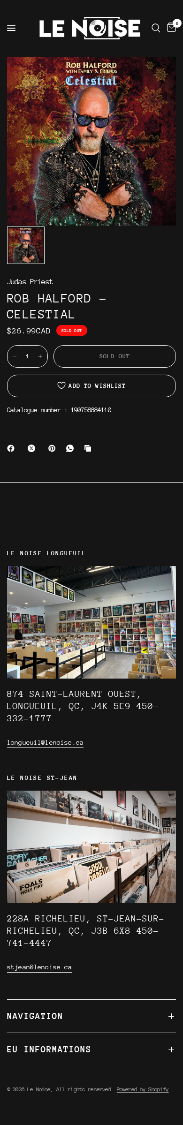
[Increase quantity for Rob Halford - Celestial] (40, 356)
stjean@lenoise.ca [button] (39, 967)
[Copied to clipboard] (89, 448)
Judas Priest (30, 282)
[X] (33, 448)
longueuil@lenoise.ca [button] (45, 742)
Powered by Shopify (143, 1089)
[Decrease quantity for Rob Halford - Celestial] (15, 356)
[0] (170, 28)
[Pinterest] (54, 448)
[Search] (156, 28)
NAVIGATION (35, 1016)
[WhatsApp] (71, 448)
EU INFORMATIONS (49, 1049)
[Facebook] (12, 448)
